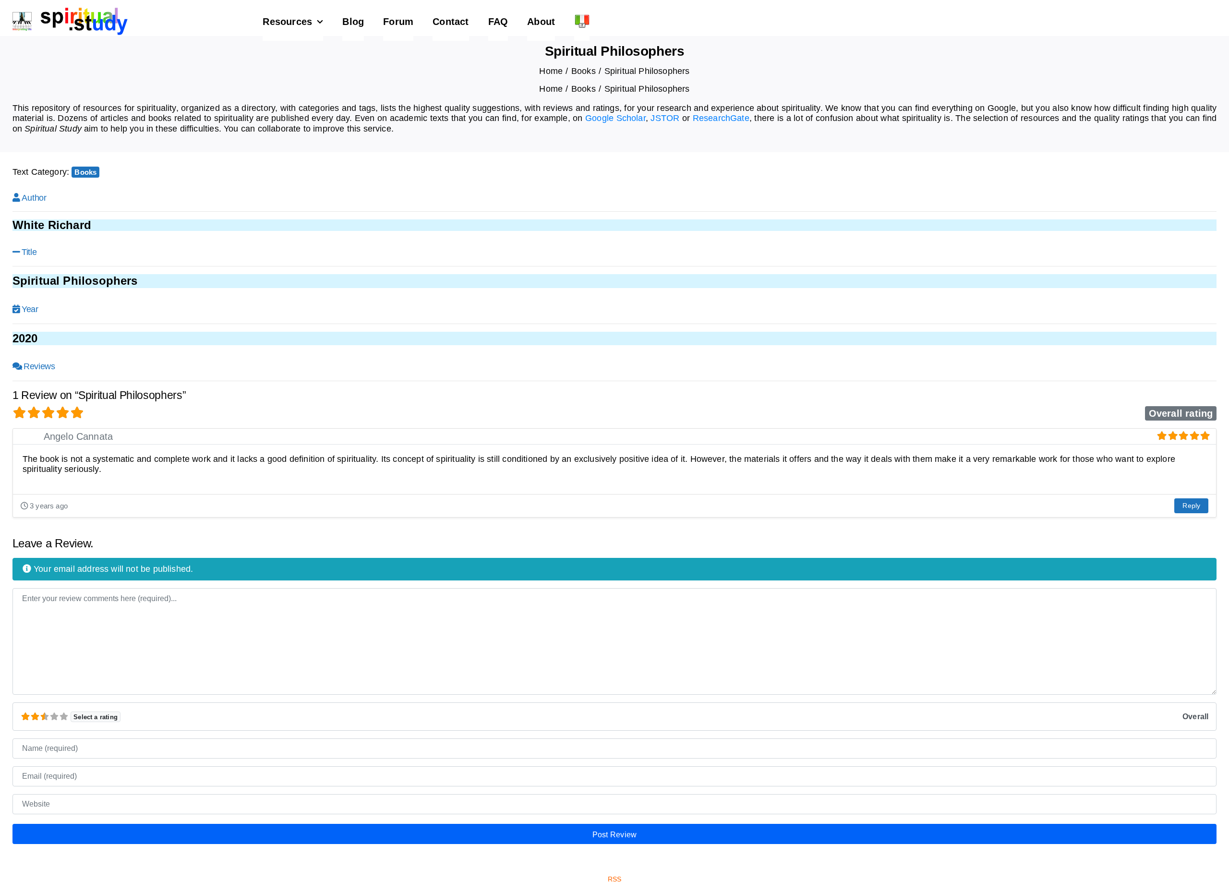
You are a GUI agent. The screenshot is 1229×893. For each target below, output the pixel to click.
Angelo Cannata (78, 436)
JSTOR (665, 118)
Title (29, 252)
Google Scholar (615, 118)
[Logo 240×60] (70, 11)
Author (34, 198)
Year (30, 309)
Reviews (39, 366)
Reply (1191, 505)
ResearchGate (721, 118)
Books (85, 172)
